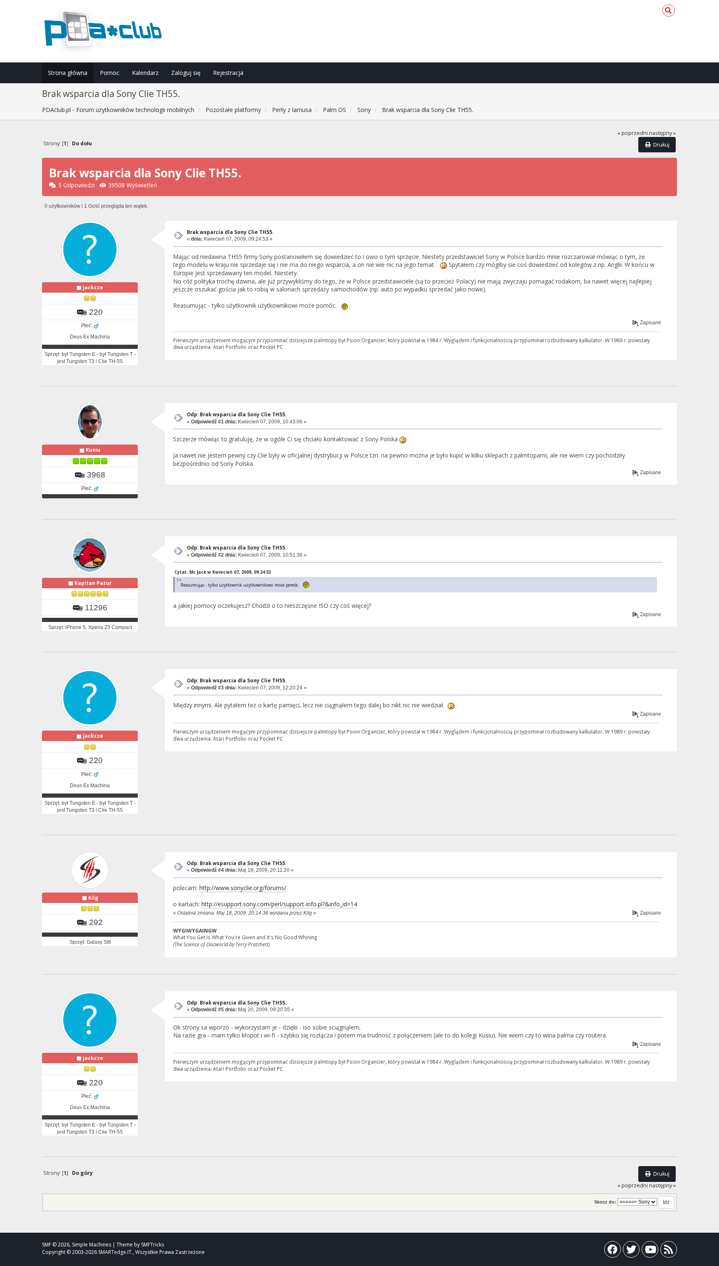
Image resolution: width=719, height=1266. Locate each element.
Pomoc (109, 73)
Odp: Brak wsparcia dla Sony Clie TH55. (236, 414)
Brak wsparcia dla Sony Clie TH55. (230, 232)
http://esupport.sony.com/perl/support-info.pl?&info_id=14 (279, 904)
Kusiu (93, 449)
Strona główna (67, 73)
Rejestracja (228, 73)
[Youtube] (650, 1251)
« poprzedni (632, 133)
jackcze (93, 287)
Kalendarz (145, 73)
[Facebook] (612, 1251)
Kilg (93, 897)
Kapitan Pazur (93, 583)
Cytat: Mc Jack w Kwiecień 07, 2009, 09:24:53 (222, 572)
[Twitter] (631, 1251)
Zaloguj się (186, 73)
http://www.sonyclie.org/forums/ (242, 888)
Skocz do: (605, 1201)
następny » (662, 133)
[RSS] (668, 1251)
